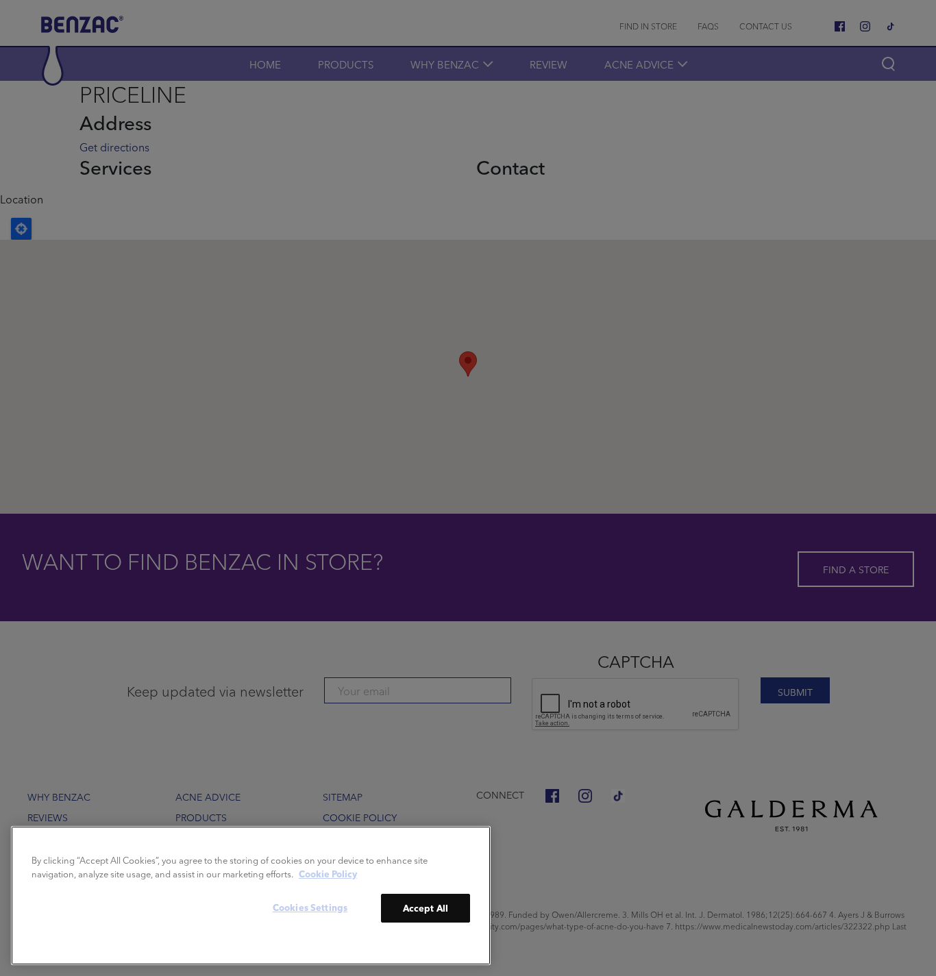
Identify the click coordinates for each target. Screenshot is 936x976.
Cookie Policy (328, 872)
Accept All (425, 907)
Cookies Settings (310, 907)
